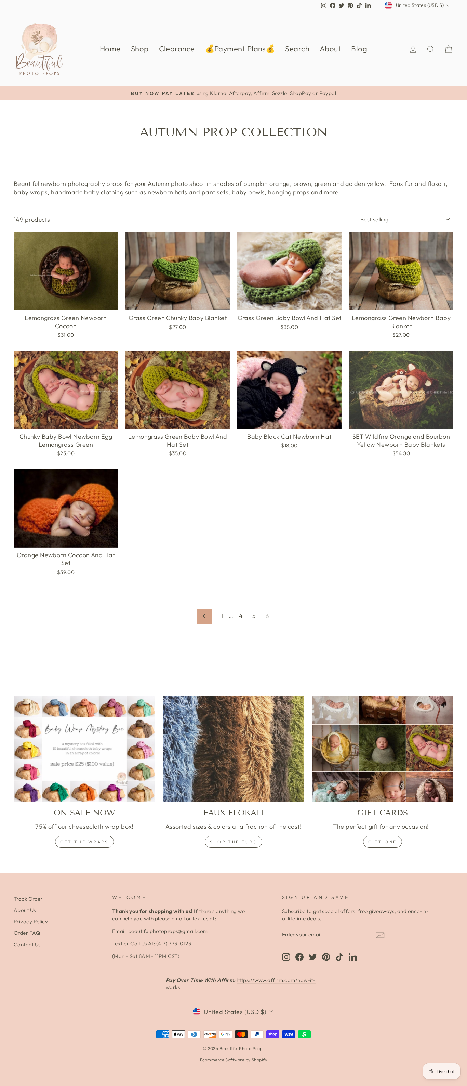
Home (110, 48)
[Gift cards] (382, 749)
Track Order (28, 899)
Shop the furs (233, 841)
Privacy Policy (31, 921)
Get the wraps (84, 841)
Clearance (177, 48)
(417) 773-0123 (173, 943)
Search (297, 48)
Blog (359, 48)
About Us (25, 910)
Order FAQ (27, 933)
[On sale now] (84, 749)
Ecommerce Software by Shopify (233, 1059)
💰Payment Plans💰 (240, 48)
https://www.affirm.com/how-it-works (241, 984)
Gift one (382, 841)
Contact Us (27, 944)
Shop (140, 48)
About (330, 48)
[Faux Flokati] (233, 749)
